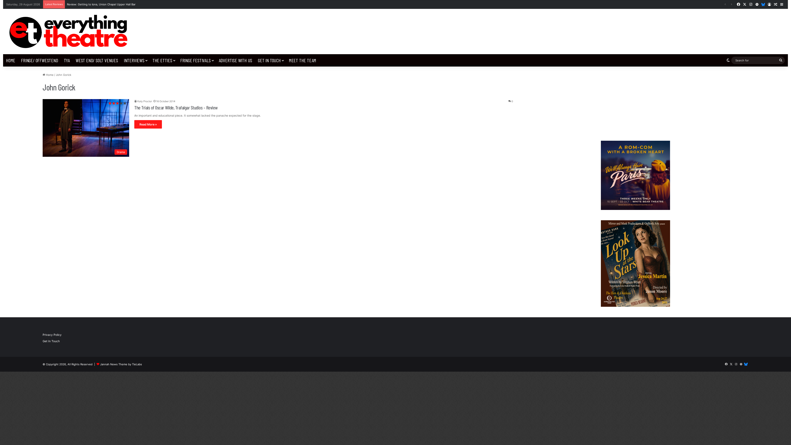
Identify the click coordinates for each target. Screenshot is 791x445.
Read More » (148, 124)
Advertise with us (235, 60)
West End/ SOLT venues (97, 60)
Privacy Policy (52, 334)
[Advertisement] (635, 101)
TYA (67, 60)
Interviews (134, 60)
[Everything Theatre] (70, 31)
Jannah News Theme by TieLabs (121, 364)
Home (10, 60)
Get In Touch (269, 60)
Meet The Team (302, 60)
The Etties (162, 60)
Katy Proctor (144, 101)
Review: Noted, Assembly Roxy (87, 4)
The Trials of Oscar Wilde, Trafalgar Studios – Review (176, 107)
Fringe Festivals (195, 60)
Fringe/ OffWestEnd (39, 60)
